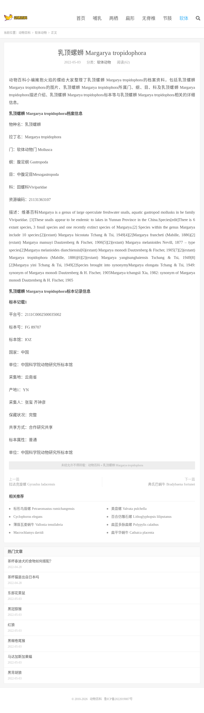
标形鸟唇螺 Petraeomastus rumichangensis (43, 509)
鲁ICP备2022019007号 (118, 699)
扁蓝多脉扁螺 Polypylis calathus (134, 524)
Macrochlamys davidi (28, 532)
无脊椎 (148, 18)
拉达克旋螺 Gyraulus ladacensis (32, 484)
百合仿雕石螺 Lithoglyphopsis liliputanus (141, 517)
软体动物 (41, 33)
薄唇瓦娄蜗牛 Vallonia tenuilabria (38, 524)
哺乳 (97, 18)
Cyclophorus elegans (27, 517)
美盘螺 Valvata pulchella (129, 509)
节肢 (167, 18)
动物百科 (16, 18)
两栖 (113, 18)
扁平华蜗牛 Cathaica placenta (132, 532)
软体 (183, 18)
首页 (80, 18)
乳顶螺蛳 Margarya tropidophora (102, 52)
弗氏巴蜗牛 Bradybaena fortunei (171, 484)
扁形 (130, 18)
